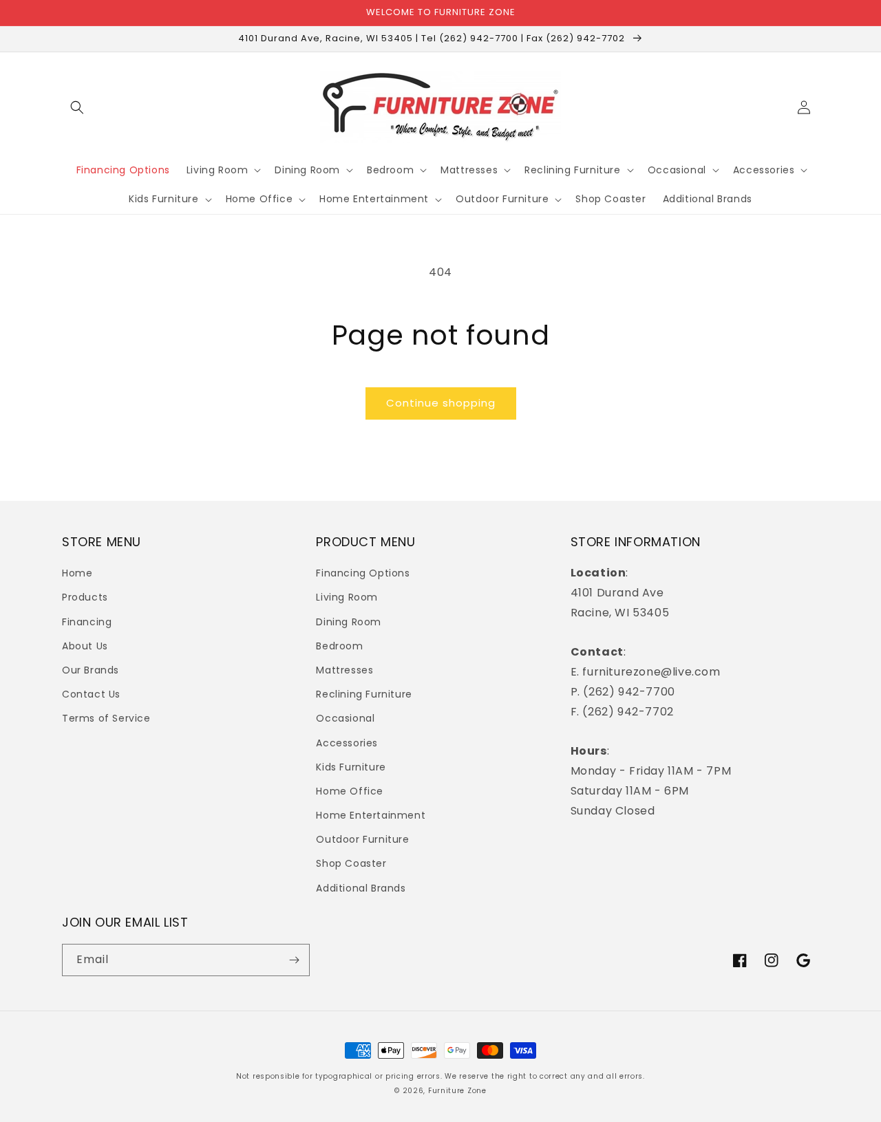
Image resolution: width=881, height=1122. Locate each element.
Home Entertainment (370, 815)
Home (77, 573)
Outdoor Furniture (362, 839)
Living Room (347, 597)
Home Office (349, 791)
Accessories (347, 743)
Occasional (345, 718)
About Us (85, 646)
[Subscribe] (294, 960)
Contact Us (91, 694)
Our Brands (90, 670)
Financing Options (363, 573)
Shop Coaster (351, 863)
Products (85, 597)
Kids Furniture (350, 767)
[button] (77, 107)
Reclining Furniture (364, 694)
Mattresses (344, 670)
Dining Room (348, 622)
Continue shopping (441, 403)
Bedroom (339, 646)
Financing (87, 622)
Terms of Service (106, 718)
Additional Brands (360, 888)
